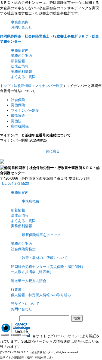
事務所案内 (20, 22)
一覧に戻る (51, 151)
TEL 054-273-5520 (14, 183)
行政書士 (18, 289)
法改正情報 (20, 66)
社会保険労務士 (23, 249)
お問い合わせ (21, 27)
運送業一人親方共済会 (28, 281)
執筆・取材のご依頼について (45, 258)
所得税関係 (20, 126)
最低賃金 (18, 116)
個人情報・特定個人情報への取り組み (41, 295)
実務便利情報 (21, 72)
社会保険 (18, 100)
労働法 (16, 121)
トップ (5, 86)
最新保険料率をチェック (41, 235)
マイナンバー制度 (25, 110)
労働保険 (18, 105)
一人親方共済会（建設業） (32, 272)
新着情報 (18, 61)
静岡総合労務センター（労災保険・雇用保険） (48, 267)
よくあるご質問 (23, 77)
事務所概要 (30, 201)
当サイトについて (25, 304)
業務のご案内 (21, 56)
